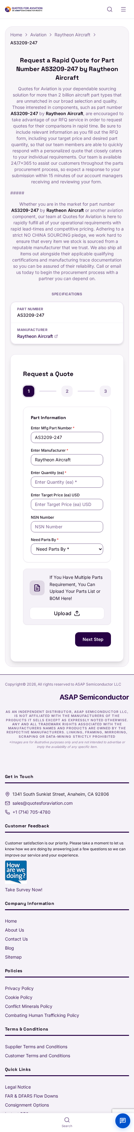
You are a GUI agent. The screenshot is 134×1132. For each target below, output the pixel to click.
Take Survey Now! (23, 889)
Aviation (38, 34)
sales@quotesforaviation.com (42, 803)
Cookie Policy (18, 997)
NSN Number (42, 517)
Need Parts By (45, 539)
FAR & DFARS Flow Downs (31, 1095)
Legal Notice (18, 1086)
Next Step (93, 639)
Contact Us (16, 939)
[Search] (109, 9)
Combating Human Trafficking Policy (42, 1015)
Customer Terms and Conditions (37, 1055)
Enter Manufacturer (49, 450)
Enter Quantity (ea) (48, 472)
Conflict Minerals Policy (28, 1006)
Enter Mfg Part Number (52, 428)
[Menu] (123, 9)
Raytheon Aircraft (72, 34)
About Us (14, 930)
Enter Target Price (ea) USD (55, 495)
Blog (9, 948)
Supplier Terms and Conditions (36, 1046)
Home (16, 34)
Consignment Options (27, 1104)
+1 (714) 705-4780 (31, 812)
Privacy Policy (19, 988)
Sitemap (13, 957)
